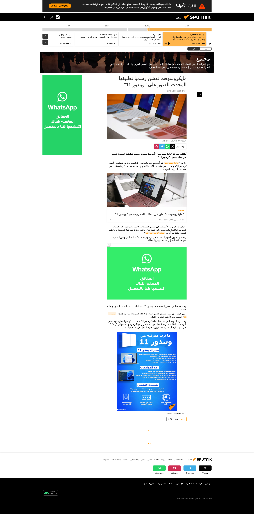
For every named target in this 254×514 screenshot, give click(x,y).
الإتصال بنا (179, 484)
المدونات (106, 459)
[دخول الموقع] (51, 17)
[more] (111, 219)
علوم (176, 419)
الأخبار (170, 419)
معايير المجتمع (149, 484)
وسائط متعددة (116, 459)
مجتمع (181, 210)
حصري (149, 459)
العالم (170, 459)
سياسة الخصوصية (165, 484)
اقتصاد (156, 459)
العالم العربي (178, 459)
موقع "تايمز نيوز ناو (155, 233)
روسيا (163, 459)
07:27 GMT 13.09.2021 (177, 91)
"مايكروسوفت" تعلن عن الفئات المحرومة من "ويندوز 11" (149, 214)
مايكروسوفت (171, 163)
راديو (143, 459)
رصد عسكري (134, 459)
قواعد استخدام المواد (194, 484)
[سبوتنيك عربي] (198, 20)
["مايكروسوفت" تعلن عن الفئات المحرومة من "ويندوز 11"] (147, 190)
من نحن (208, 484)
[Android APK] (51, 493)
